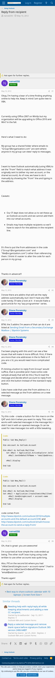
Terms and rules (20, 658)
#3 (53, 320)
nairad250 (8, 15)
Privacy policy (36, 658)
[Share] (49, 91)
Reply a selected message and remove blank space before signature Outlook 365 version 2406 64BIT (29, 627)
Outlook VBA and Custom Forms (22, 620)
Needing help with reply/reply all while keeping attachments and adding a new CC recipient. (28, 609)
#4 (53, 347)
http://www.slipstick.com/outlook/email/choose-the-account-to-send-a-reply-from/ (25, 523)
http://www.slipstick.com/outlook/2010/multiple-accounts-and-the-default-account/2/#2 (25, 517)
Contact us (6, 658)
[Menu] (4, 3)
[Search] (51, 2)
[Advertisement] (27, 45)
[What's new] (46, 2)
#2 (53, 290)
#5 (53, 412)
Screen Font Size (31, 594)
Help (46, 658)
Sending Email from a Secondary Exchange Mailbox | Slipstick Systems (27, 329)
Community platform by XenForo (23, 663)
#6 (53, 541)
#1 (53, 91)
